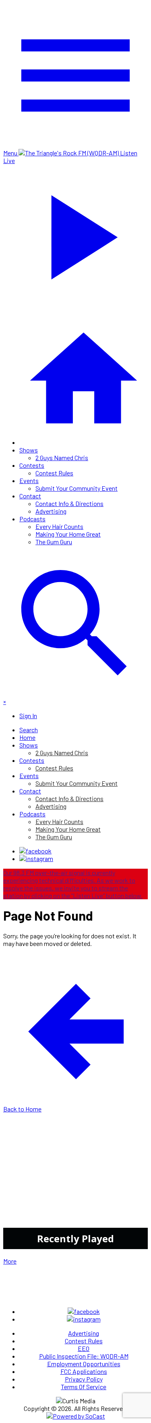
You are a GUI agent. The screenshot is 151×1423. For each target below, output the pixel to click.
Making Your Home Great (68, 534)
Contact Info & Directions (69, 503)
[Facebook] (35, 851)
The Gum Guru (53, 541)
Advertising (50, 511)
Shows (28, 450)
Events (29, 480)
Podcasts (32, 519)
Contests (31, 465)
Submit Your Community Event (76, 488)
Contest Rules (54, 473)
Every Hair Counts (59, 526)
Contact (30, 496)
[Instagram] (36, 858)
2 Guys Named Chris (61, 457)
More (10, 1261)
